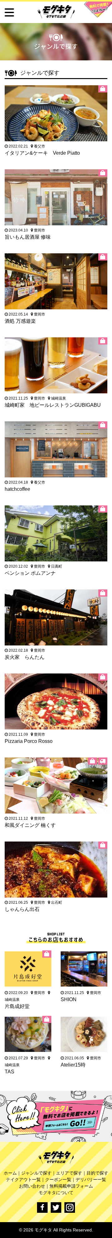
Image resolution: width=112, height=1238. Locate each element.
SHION (69, 999)
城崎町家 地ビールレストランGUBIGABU (53, 405)
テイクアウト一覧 (23, 1179)
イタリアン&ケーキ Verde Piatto (42, 153)
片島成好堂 (17, 1006)
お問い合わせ (32, 1186)
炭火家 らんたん (24, 657)
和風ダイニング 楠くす (30, 825)
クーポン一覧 (58, 1179)
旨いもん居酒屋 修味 (28, 237)
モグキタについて (56, 1192)
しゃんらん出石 (22, 909)
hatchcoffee (17, 489)
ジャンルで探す (36, 1172)
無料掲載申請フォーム (71, 1186)
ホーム (10, 1172)
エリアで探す (69, 1172)
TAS (9, 1071)
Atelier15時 (73, 1064)
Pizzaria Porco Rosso (29, 741)
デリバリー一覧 (91, 1179)
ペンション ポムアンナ (30, 573)
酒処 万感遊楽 (20, 321)
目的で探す (97, 1172)
